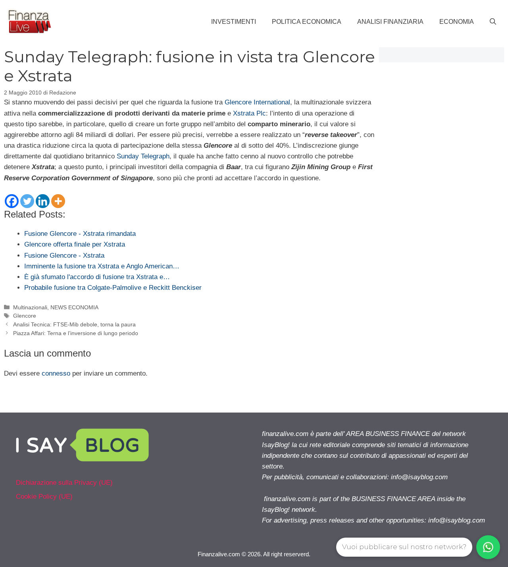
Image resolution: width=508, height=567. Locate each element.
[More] (58, 201)
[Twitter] (27, 201)
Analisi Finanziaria (390, 21)
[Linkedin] (43, 201)
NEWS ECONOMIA (74, 307)
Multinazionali (30, 307)
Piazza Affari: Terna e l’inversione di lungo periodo (75, 333)
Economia (456, 21)
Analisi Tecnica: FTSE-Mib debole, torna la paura (74, 324)
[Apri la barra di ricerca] (493, 22)
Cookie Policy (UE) (44, 496)
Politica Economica (306, 21)
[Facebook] (12, 201)
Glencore (24, 315)
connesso (56, 373)
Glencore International (257, 102)
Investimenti (233, 21)
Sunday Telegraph (143, 156)
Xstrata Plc (249, 113)
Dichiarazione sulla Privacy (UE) (64, 482)
